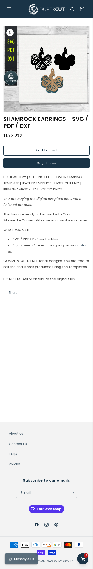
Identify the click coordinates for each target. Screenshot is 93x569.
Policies (15, 464)
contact (81, 245)
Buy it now (46, 163)
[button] (9, 9)
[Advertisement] (46, 347)
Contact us (18, 444)
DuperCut (38, 560)
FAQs (13, 454)
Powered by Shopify (59, 560)
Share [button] (13, 292)
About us (16, 433)
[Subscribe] (72, 493)
